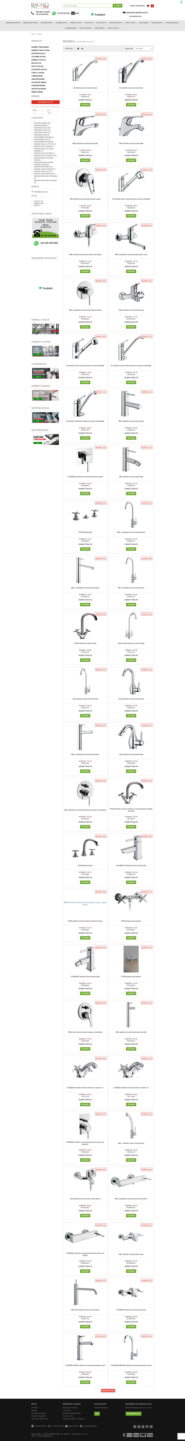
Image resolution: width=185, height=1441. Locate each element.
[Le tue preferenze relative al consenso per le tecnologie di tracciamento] (181, 2)
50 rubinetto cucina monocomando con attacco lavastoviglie (131, 365)
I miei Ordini (67, 1410)
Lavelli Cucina (130, 22)
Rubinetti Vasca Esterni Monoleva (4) (45, 181)
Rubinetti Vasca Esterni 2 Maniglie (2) (45, 177)
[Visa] (136, 1436)
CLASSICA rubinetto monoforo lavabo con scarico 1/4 (85, 1087)
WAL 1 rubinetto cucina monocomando (131, 1143)
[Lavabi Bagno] (45, 373)
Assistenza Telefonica (70, 1407)
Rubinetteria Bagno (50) (42, 123)
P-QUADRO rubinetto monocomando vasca (131, 1310)
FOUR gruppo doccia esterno (131, 921)
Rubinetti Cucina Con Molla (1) (44, 153)
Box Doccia (89, 22)
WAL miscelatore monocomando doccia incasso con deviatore (85, 810)
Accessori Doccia (115, 22)
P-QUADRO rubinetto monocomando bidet (85, 976)
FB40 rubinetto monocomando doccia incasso (85, 199)
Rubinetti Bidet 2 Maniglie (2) (44, 137)
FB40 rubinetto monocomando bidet (131, 143)
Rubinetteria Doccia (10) (42, 130)
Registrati (140, 6)
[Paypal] (129, 1436)
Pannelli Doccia (76, 22)
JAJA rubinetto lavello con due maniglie (131, 643)
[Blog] (151, 1427)
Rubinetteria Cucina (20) (42, 128)
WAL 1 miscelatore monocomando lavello (85, 588)
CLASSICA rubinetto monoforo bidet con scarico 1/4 (131, 1087)
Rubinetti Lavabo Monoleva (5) (44, 174)
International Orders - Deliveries (73, 1419)
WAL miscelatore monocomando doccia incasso (85, 310)
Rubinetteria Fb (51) (41, 192)
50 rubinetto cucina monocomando (85, 88)
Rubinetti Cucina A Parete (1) (44, 146)
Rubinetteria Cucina (30, 22)
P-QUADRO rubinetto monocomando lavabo (131, 865)
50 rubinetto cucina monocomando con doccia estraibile (131, 199)
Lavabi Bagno (143, 22)
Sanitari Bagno (156, 22)
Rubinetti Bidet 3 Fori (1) (42, 139)
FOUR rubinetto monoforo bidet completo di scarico (85, 921)
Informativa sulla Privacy (39, 1419)
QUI (96, 1414)
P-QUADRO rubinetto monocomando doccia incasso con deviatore (85, 1143)
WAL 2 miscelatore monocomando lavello (85, 754)
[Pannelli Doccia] (45, 329)
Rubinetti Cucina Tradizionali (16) (45, 155)
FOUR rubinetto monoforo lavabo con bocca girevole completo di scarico (131, 810)
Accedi (132, 6)
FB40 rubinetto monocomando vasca (131, 310)
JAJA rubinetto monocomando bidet (131, 754)
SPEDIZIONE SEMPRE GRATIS (137, 13)
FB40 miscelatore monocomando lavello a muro (131, 254)
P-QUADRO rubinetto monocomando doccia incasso (85, 477)
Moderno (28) (38, 203)
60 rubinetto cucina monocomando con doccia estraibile (85, 365)
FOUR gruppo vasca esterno (131, 976)
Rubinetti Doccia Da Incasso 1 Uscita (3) (44, 159)
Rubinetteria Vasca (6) (41, 135)
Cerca (118, 6)
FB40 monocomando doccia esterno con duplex (85, 254)
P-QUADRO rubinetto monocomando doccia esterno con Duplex (85, 1254)
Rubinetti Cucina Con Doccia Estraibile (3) (44, 150)
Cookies (34, 1410)
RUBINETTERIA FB (85, 100)
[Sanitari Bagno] (45, 439)
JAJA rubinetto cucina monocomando (85, 699)
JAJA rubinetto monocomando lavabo (131, 699)
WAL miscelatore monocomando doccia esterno (131, 1199)
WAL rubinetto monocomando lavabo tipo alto (131, 1032)
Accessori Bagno (172, 22)
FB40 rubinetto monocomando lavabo (85, 143)
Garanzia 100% (68, 1416)
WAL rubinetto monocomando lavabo (131, 421)
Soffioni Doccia (46, 22)
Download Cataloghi (101, 1407)
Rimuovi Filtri (46, 102)
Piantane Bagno (70, 28)
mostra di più (108, 1391)
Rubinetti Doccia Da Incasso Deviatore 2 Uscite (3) (43, 163)
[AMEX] (150, 1436)
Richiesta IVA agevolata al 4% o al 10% (138, 1407)
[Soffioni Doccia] (45, 417)
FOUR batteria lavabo (85, 865)
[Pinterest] (143, 1427)
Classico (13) (38, 201)
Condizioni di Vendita (38, 1413)
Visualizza (69, 48)
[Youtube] (147, 1427)
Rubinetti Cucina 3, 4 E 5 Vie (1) (45, 144)
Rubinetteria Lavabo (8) (42, 132)
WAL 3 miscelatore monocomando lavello (131, 532)
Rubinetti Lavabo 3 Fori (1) (43, 171)
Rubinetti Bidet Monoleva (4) (43, 141)
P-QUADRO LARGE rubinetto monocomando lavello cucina (85, 1365)
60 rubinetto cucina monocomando (131, 88)
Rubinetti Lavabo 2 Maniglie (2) (44, 169)
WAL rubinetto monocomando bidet (131, 477)
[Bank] (124, 1436)
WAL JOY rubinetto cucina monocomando (85, 1310)
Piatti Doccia (101, 22)
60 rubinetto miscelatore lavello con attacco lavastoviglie (85, 421)
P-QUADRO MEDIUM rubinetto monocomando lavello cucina (131, 1365)
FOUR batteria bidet (85, 532)
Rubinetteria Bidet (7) (41, 125)
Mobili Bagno (99, 28)
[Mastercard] (143, 1436)
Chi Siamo (34, 1407)
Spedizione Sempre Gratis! (72, 1413)
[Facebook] (135, 1427)
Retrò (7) (37, 205)
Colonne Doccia (61, 22)
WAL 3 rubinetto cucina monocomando (131, 588)
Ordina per (129, 48)
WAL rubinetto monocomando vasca (131, 1254)
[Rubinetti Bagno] (45, 395)
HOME (33, 34)
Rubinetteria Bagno (13, 22)
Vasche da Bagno (85, 28)
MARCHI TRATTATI (113, 28)
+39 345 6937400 (42, 14)
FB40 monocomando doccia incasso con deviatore (85, 1032)
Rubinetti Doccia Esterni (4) (43, 166)
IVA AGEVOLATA (135, 16)
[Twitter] (139, 1427)
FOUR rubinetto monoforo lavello (85, 643)
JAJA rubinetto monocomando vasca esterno (85, 1199)
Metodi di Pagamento (38, 1416)
